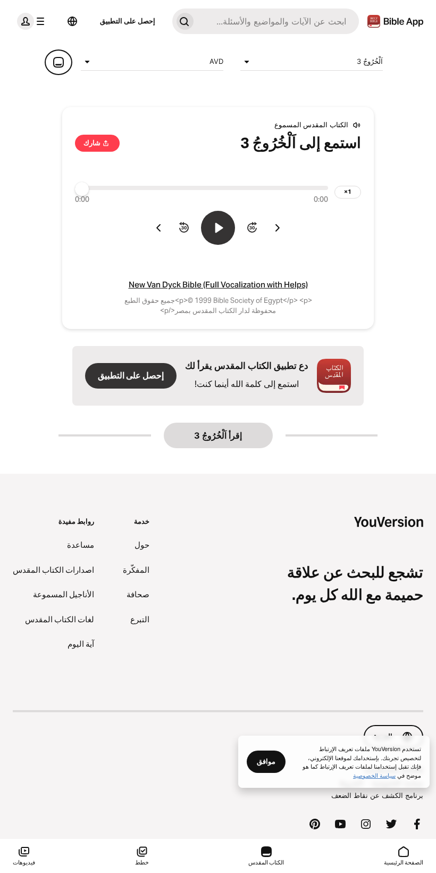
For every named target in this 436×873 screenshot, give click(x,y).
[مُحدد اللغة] (72, 21)
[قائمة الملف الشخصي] (33, 21)
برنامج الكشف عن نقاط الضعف (377, 795)
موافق (266, 761)
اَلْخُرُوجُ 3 (370, 61)
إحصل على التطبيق (127, 21)
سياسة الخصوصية (374, 775)
